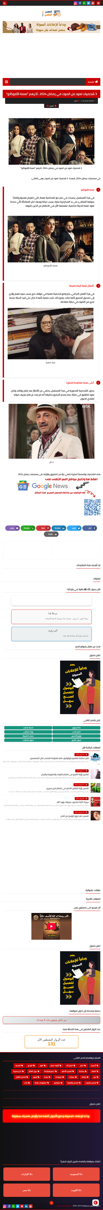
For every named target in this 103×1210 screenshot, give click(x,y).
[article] (28, 550)
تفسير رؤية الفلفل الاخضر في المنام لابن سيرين (67, 788)
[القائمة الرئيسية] (6, 81)
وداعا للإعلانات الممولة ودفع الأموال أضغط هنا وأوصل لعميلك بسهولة (50, 1116)
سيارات (71, 1077)
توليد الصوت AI (91, 38)
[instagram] (76, 3)
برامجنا (81, 1071)
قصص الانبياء (91, 1082)
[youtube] (93, 3)
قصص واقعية (72, 1082)
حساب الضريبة (28, 736)
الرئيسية (91, 82)
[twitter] (88, 3)
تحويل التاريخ (76, 740)
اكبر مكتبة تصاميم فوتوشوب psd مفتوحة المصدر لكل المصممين (59, 758)
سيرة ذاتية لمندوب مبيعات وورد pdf (73, 802)
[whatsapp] (84, 3)
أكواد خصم (55, 1065)
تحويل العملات (28, 740)
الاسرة (18, 1065)
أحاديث (93, 1065)
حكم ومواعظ (49, 1071)
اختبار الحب (76, 732)
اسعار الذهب (28, 727)
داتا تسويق (76, 727)
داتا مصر (27, 1190)
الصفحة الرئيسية (88, 100)
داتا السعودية (76, 1174)
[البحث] (5, 3)
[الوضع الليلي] (95, 1202)
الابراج (30, 1065)
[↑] (51, 1203)
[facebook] (80, 3)
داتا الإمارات (27, 1174)
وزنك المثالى (28, 732)
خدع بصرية (17, 1071)
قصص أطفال (21, 1077)
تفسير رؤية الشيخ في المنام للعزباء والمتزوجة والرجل (65, 774)
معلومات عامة (41, 1082)
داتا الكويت (76, 1190)
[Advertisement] (51, 58)
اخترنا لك (69, 1065)
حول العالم (33, 1071)
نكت (25, 1082)
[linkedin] (26, 1206)
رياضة (84, 1077)
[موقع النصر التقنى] (51, 13)
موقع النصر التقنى (62, 1205)
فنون (76, 100)
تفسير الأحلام (67, 1071)
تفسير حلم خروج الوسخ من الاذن (74, 816)
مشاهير (57, 1082)
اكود (41, 1065)
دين (94, 1077)
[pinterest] (22, 1206)
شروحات (58, 1077)
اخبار (82, 1065)
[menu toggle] (98, 3)
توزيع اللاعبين (76, 736)
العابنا (93, 1071)
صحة (46, 1077)
